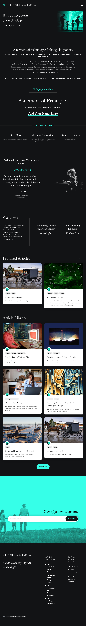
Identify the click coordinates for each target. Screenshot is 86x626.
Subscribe (71, 519)
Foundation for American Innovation (16, 616)
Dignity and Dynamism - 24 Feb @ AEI (19, 451)
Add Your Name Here (43, 113)
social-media (21, 353)
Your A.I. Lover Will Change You (17, 357)
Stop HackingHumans (72, 227)
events (7, 447)
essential (50, 293)
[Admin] (7, 289)
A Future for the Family (13, 297)
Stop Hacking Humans (55, 297)
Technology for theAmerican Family (46, 227)
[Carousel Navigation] (81, 258)
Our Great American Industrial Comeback (62, 357)
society (62, 293)
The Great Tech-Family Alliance (16, 403)
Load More (43, 467)
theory (8, 293)
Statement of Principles (43, 100)
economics (56, 353)
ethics (13, 293)
